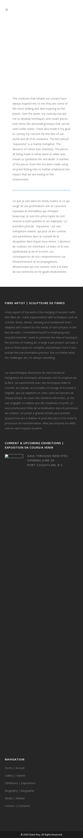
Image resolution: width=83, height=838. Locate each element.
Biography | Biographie (19, 791)
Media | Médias (15, 798)
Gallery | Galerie (15, 775)
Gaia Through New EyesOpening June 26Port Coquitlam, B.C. (47, 460)
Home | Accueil (14, 768)
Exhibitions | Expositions (20, 783)
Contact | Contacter (17, 806)
